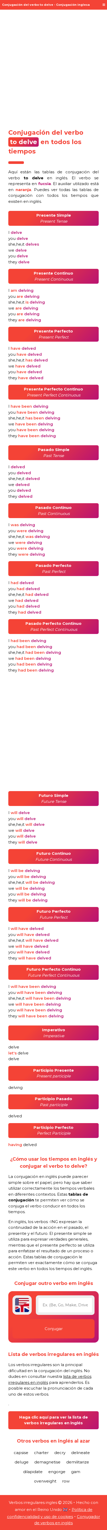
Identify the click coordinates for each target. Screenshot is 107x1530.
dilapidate (33, 1471)
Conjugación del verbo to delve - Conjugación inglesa (46, 5)
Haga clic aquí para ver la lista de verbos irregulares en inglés (53, 1420)
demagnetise (47, 1462)
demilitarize (77, 1462)
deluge (22, 1462)
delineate (80, 1452)
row (66, 1481)
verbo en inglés (37, 177)
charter (41, 1452)
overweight (45, 1481)
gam (75, 1471)
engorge (56, 1471)
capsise (21, 1452)
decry (59, 1452)
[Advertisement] (53, 67)
